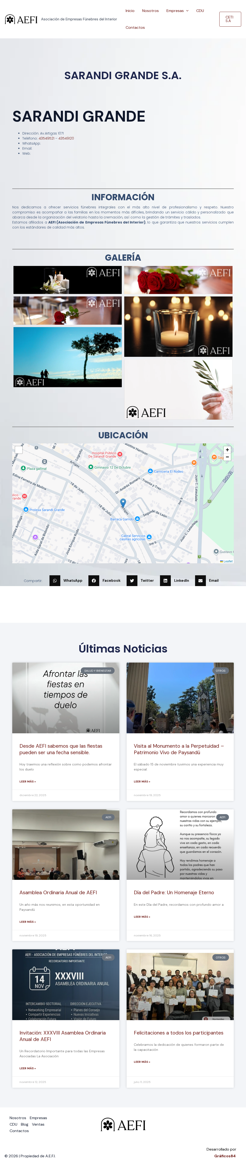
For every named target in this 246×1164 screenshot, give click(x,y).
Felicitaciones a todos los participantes (178, 1032)
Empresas (175, 10)
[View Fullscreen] (18, 449)
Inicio (130, 10)
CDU (200, 10)
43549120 (66, 138)
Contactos (135, 27)
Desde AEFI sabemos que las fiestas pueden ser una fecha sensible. (60, 749)
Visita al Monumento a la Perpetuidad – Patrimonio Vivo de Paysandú (179, 749)
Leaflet (228, 561)
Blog (24, 1124)
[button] (186, 10)
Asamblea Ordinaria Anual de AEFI (58, 892)
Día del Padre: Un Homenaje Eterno (174, 892)
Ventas (38, 1124)
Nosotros (150, 10)
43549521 (46, 138)
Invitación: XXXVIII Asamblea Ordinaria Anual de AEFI (62, 1036)
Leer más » (27, 781)
